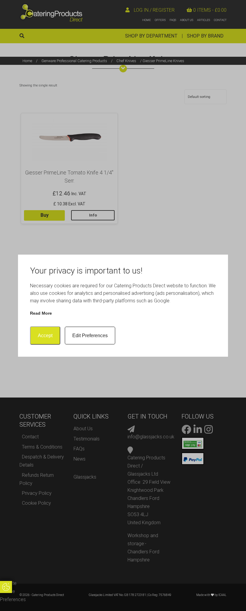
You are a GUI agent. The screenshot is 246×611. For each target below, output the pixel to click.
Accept (45, 335)
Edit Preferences (90, 335)
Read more (41, 313)
